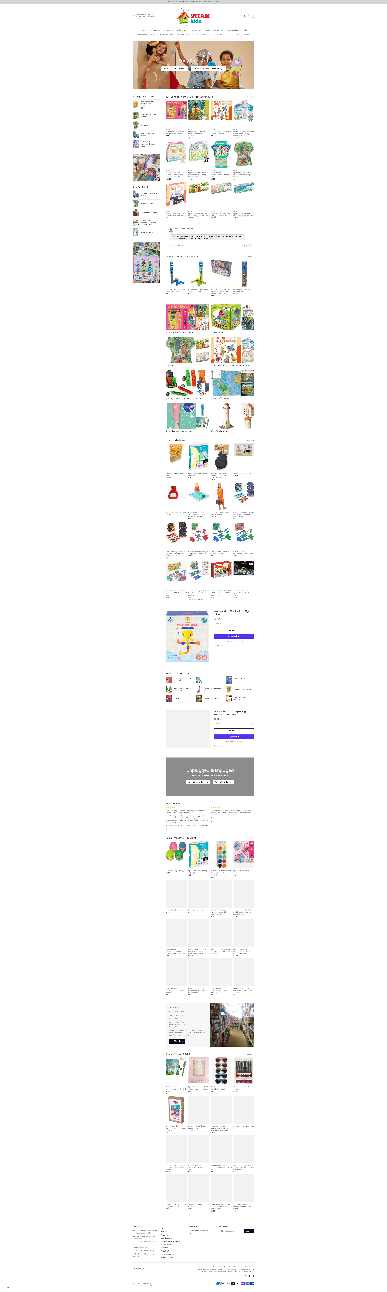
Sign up (249, 1231)
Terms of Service (167, 1254)
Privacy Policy (166, 1244)
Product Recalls (167, 1257)
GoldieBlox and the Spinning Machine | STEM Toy (230, 713)
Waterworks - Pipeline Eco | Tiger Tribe (232, 613)
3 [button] (191, 87)
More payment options (234, 641)
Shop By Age (206, 34)
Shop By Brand (219, 34)
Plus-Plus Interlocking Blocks (182, 256)
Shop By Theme (234, 34)
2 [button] (188, 87)
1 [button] (186, 87)
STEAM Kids (148, 1283)
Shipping (164, 1235)
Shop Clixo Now (193, 70)
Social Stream (166, 1238)
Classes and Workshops (199, 1231)
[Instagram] (254, 1276)
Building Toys (218, 30)
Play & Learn (168, 30)
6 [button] (198, 87)
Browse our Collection (198, 782)
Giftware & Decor (183, 34)
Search (163, 1228)
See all (249, 97)
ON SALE (246, 34)
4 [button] (193, 87)
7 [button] (200, 87)
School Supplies (154, 30)
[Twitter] (245, 1276)
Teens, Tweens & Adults (179, 1054)
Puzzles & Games (182, 30)
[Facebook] (250, 1276)
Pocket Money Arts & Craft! (181, 837)
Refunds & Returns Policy (170, 1241)
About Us (164, 1248)
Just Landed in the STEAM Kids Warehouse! (190, 96)
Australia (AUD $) (141, 1269)
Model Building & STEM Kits (236, 30)
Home (142, 30)
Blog (191, 1234)
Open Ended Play (175, 440)
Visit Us (164, 1232)
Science (207, 30)
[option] (193, 65)
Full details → (219, 646)
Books (195, 34)
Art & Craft (196, 30)
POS (134, 1285)
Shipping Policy (166, 1251)
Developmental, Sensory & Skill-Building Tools (155, 34)
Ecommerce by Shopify (146, 1285)
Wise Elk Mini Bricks (223, 782)
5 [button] (195, 87)
